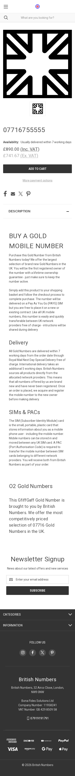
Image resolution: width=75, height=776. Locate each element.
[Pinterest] (28, 194)
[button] (37, 211)
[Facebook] (5, 194)
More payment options (37, 180)
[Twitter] (21, 194)
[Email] (13, 194)
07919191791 (39, 718)
